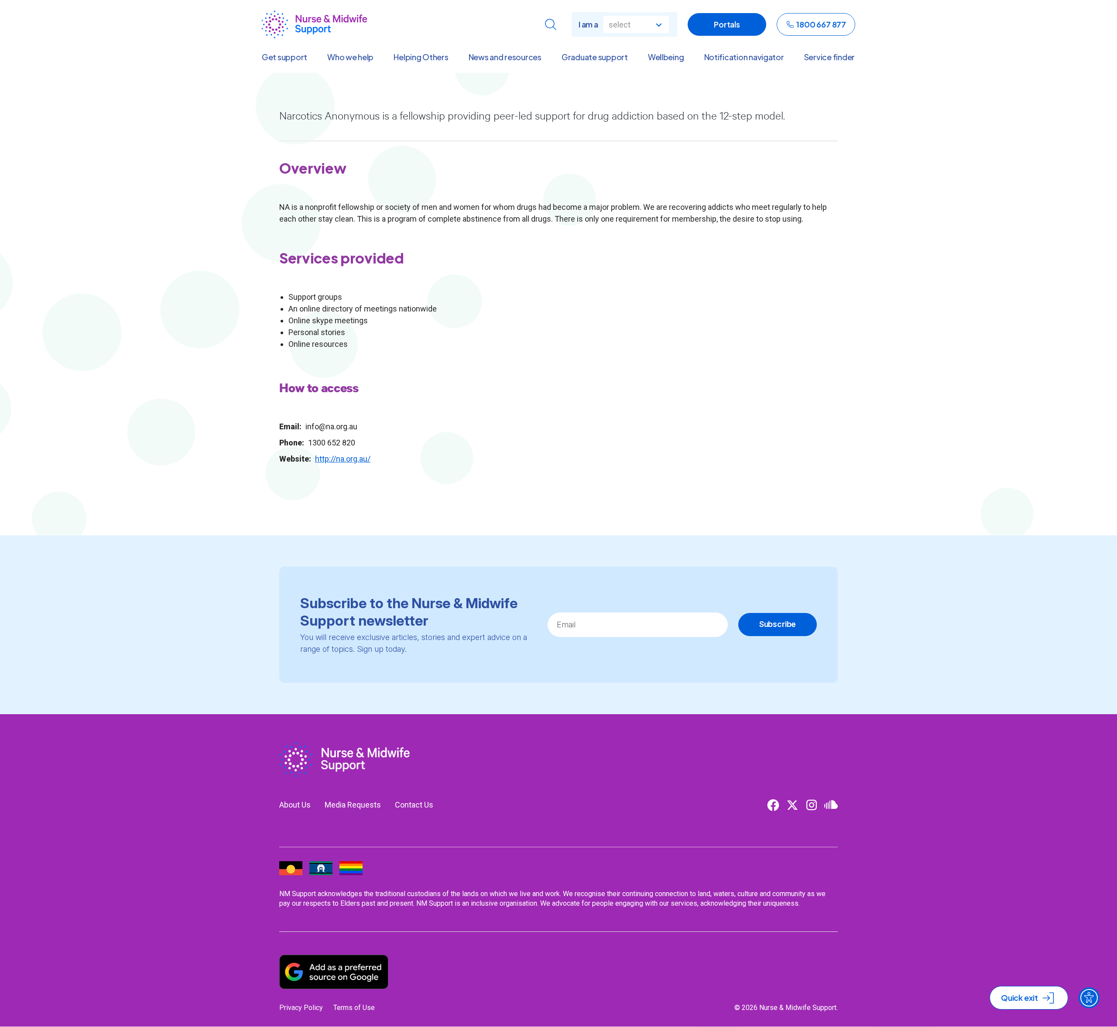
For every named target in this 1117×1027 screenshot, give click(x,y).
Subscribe (777, 624)
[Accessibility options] (1089, 997)
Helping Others (421, 57)
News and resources (505, 57)
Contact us (414, 804)
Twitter (792, 805)
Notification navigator (744, 57)
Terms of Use (354, 1007)
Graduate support (595, 57)
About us (295, 804)
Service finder (829, 57)
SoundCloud (831, 805)
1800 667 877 (821, 24)
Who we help (350, 57)
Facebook (773, 805)
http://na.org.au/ (342, 458)
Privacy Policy (301, 1007)
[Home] (314, 24)
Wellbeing (666, 57)
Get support (284, 57)
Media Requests (353, 804)
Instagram (812, 805)
